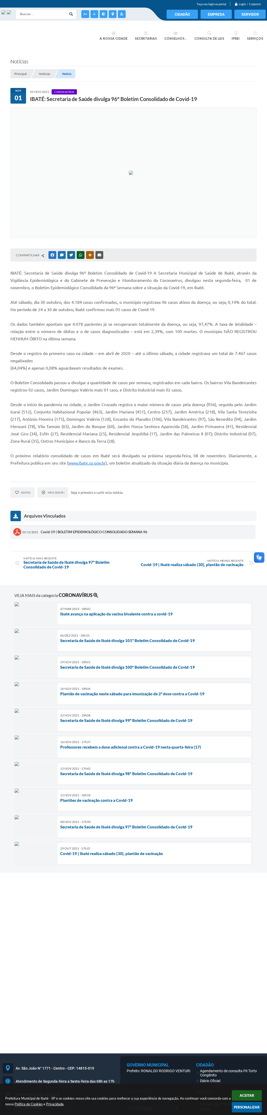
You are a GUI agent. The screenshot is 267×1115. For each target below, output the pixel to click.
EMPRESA (216, 14)
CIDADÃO (182, 14)
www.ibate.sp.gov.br (87, 463)
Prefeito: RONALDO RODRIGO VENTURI (158, 1071)
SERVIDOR (250, 14)
